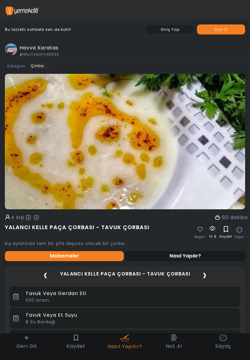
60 (225, 217)
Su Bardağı (40, 322)
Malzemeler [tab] (64, 255)
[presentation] (45, 275)
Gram (37, 300)
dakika (239, 217)
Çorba (37, 65)
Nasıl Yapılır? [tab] (185, 255)
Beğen (200, 237)
